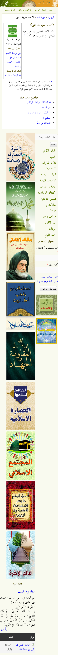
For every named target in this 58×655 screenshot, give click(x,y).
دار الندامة (46, 107)
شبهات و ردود (10, 10)
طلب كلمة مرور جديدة (47, 281)
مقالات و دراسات (25, 10)
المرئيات (52, 229)
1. (51, 82)
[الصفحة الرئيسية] (29, 6)
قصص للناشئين (48, 199)
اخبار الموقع (50, 235)
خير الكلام (41, 17)
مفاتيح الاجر (45, 118)
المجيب (51, 10)
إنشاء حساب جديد (49, 277)
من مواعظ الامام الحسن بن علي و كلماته (13, 57)
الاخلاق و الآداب (13, 64)
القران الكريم (50, 150)
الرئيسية (51, 17)
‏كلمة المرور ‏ (52, 264)
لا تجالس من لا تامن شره (39, 113)
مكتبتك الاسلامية (47, 193)
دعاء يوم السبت (26, 592)
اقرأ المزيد (4, 629)
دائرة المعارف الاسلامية (49, 165)
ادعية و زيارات (40, 10)
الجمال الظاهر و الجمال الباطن (39, 102)
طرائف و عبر (49, 216)
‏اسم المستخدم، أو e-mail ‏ (47, 250)
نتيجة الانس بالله (44, 123)
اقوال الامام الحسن (13, 75)
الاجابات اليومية (48, 180)
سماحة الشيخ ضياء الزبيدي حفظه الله (24, 647)
